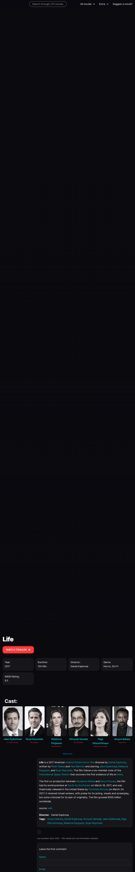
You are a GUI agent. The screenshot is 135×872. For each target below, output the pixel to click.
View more (67, 754)
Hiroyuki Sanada (92, 819)
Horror (107, 666)
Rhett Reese (58, 766)
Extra (102, 4)
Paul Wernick (77, 766)
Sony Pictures (108, 781)
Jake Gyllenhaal (108, 766)
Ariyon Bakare (55, 819)
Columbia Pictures (98, 789)
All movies (85, 4)
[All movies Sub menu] (94, 4)
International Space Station (54, 774)
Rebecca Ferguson (74, 823)
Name (42, 857)
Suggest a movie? (122, 4)
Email (42, 869)
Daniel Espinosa (117, 762)
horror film (88, 762)
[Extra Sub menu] (107, 4)
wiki (50, 808)
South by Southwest (79, 785)
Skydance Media (85, 781)
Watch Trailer (16, 649)
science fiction (74, 762)
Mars (120, 774)
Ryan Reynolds (64, 770)
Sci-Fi (115, 666)
